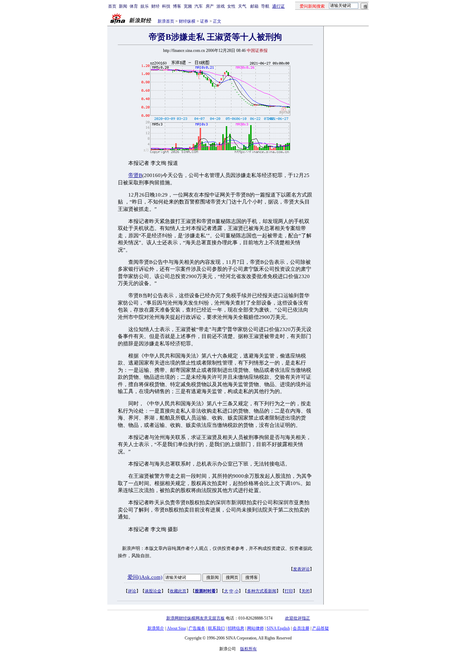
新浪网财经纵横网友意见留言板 (195, 618)
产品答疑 (320, 628)
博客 (177, 6)
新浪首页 (166, 21)
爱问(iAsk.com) (145, 577)
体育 (134, 6)
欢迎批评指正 (297, 618)
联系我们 (216, 628)
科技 (166, 6)
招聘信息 (236, 628)
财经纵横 (187, 21)
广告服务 (197, 628)
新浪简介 (155, 628)
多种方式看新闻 (261, 591)
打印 (289, 591)
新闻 (123, 6)
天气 (242, 6)
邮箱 (254, 6)
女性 (231, 6)
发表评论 (301, 569)
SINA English (278, 628)
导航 (265, 6)
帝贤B (135, 175)
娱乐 (144, 6)
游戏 (220, 6)
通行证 (278, 6)
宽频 (188, 6)
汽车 (198, 6)
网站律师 (255, 628)
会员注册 (301, 628)
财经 (155, 6)
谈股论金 (153, 591)
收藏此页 (178, 591)
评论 (132, 591)
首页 (112, 6)
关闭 (305, 591)
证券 (204, 21)
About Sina (176, 628)
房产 (210, 6)
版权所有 (248, 648)
